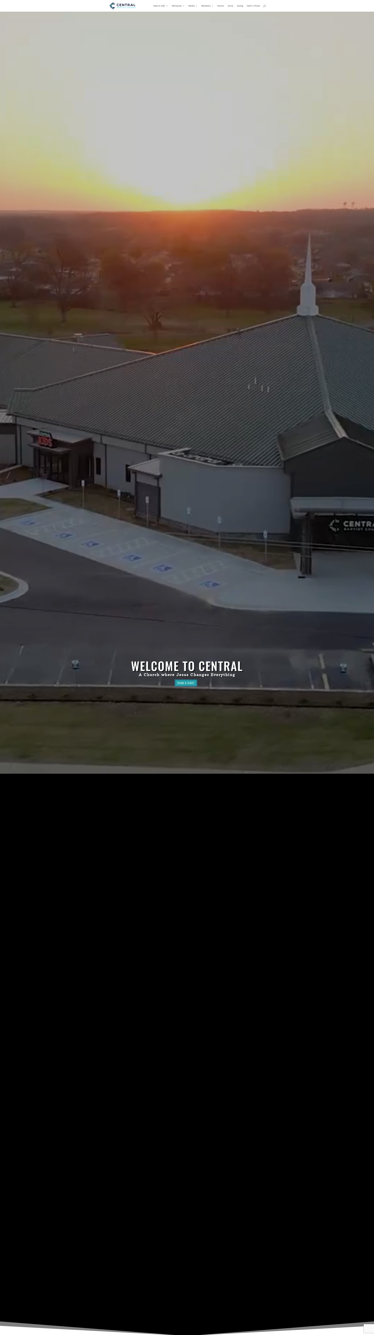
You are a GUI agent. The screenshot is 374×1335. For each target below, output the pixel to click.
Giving (240, 6)
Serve (230, 6)
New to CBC (159, 6)
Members (206, 6)
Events (220, 6)
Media (191, 6)
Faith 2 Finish (253, 6)
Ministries (177, 6)
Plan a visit (186, 683)
